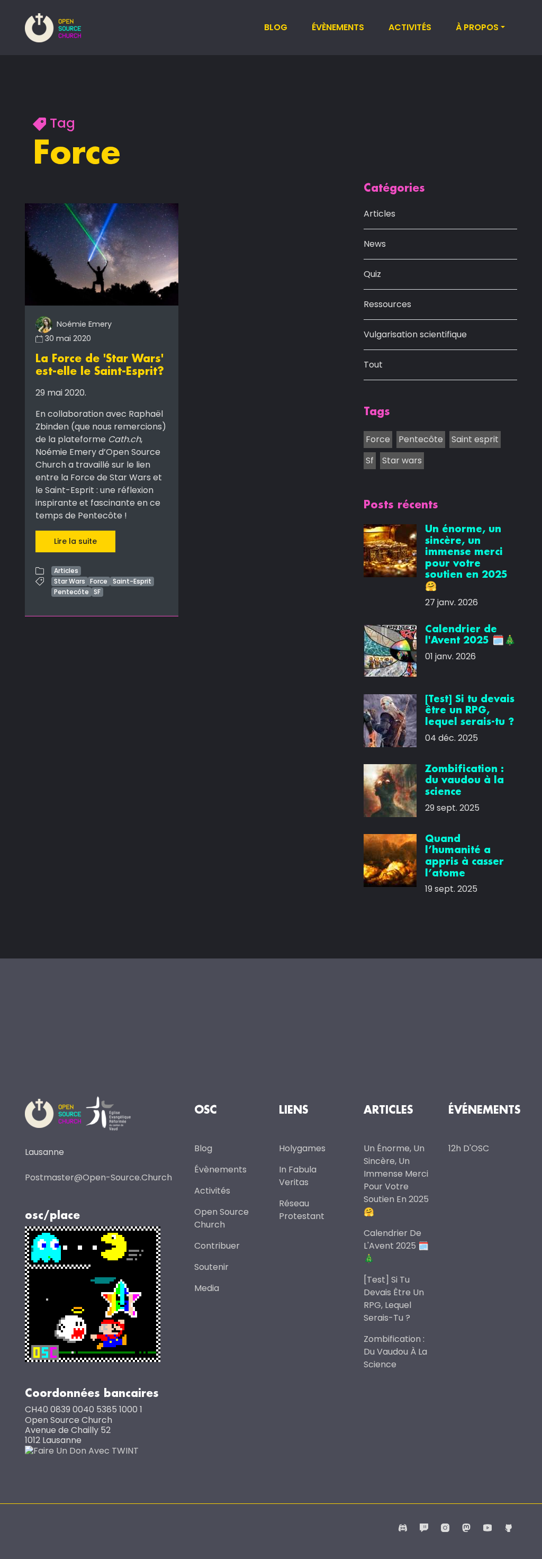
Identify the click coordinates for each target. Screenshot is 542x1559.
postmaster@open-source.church (98, 1177)
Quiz (372, 274)
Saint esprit (475, 439)
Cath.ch (124, 439)
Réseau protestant (301, 1209)
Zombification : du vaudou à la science (395, 1351)
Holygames (302, 1148)
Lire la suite (75, 541)
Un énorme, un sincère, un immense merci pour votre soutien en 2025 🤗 (396, 1180)
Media (206, 1288)
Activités (410, 27)
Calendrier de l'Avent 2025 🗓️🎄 (396, 1246)
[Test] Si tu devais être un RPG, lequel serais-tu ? (394, 1299)
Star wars (402, 460)
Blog (275, 27)
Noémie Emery (83, 324)
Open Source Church (221, 1218)
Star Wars (69, 581)
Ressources (387, 304)
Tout (373, 365)
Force (98, 581)
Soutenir (211, 1267)
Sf (370, 460)
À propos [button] (477, 27)
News (375, 244)
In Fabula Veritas (298, 1175)
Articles (66, 570)
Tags (377, 412)
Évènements (338, 27)
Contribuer (217, 1246)
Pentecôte (71, 591)
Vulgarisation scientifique (415, 334)
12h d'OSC (468, 1148)
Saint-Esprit (132, 581)
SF (97, 591)
